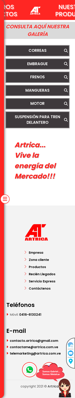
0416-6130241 (30, 314)
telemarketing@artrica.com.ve (35, 353)
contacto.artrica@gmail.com (34, 340)
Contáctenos (40, 288)
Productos (37, 267)
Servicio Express (42, 281)
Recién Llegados (42, 274)
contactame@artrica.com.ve (34, 347)
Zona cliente (39, 259)
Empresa (36, 252)
